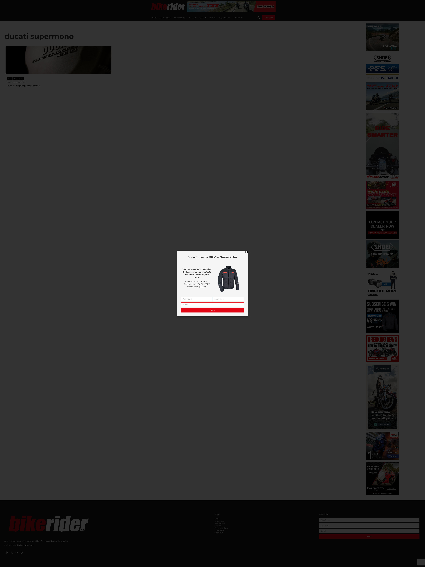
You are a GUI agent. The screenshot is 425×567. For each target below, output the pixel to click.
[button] (246, 252)
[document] (212, 283)
